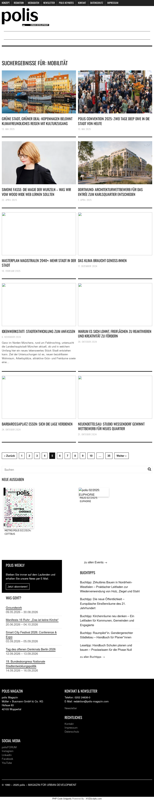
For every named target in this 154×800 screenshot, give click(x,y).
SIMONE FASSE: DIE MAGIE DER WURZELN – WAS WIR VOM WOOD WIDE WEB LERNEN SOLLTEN (36, 192)
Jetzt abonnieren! (18, 586)
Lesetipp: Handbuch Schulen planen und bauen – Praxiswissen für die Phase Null (106, 647)
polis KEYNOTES (66, 2)
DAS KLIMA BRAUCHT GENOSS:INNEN (102, 260)
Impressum (112, 2)
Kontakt (82, 2)
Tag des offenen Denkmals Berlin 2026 (31, 649)
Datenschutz (96, 2)
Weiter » (122, 456)
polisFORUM (9, 747)
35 (108, 456)
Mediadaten (33, 2)
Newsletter (49, 2)
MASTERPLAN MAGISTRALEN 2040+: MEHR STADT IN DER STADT (39, 263)
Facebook (7, 759)
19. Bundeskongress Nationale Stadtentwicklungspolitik (25, 663)
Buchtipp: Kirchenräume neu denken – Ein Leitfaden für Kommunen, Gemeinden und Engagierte (107, 620)
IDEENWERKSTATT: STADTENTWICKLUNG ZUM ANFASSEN (38, 331)
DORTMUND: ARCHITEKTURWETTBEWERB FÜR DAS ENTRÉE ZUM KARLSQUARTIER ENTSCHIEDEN (110, 192)
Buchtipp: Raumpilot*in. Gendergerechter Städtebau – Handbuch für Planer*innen (106, 635)
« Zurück (9, 456)
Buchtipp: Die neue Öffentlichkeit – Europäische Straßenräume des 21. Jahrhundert (103, 603)
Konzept (6, 2)
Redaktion (19, 2)
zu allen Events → (95, 562)
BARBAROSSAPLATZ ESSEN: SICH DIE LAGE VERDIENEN (37, 424)
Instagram (7, 751)
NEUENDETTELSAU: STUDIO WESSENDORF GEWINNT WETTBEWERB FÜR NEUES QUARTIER (111, 426)
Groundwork (14, 607)
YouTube (7, 763)
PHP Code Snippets (62, 798)
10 (91, 456)
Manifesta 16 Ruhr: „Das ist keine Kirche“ (32, 620)
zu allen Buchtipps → (92, 657)
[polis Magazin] (25, 23)
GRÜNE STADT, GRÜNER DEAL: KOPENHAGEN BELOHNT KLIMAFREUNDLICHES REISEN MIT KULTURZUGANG (37, 121)
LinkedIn (7, 755)
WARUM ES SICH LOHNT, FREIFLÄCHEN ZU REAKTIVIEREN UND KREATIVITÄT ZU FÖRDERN (114, 333)
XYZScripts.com (94, 798)
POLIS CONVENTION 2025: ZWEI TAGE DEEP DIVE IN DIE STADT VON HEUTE (114, 121)
